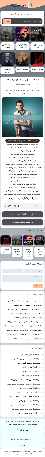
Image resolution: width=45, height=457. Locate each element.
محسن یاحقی (12, 334)
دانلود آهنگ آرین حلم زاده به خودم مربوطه (26, 380)
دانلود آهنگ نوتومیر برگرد (32, 371)
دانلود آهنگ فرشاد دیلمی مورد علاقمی (28, 359)
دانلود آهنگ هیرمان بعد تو (32, 367)
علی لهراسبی (25, 309)
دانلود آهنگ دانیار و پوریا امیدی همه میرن (26, 409)
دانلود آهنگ (16, 14)
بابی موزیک (18, 5)
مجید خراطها (24, 313)
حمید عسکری (37, 309)
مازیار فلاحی (26, 317)
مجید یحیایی (37, 334)
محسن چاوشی (27, 301)
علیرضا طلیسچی (36, 326)
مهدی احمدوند (36, 322)
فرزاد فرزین (37, 305)
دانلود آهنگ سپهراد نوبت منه (31, 388)
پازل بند (27, 338)
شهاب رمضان (25, 90)
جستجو (7, 21)
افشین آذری (37, 317)
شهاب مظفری (17, 338)
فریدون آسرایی (24, 334)
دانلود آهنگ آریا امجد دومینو (31, 375)
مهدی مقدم (18, 305)
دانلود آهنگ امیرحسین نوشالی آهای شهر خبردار (24, 384)
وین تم (15, 454)
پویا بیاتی (38, 301)
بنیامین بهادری (12, 330)
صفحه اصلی (28, 14)
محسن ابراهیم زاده (10, 326)
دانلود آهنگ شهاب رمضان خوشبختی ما (24, 79)
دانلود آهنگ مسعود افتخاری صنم (29, 363)
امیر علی (28, 305)
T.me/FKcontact (22, 430)
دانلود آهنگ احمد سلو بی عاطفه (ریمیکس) (26, 405)
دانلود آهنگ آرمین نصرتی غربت (31, 354)
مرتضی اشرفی (23, 322)
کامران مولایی (13, 309)
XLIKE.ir (22, 445)
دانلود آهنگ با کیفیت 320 (21, 214)
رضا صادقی (13, 313)
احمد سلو (16, 317)
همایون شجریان (13, 301)
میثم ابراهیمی (36, 313)
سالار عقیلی (24, 326)
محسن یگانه (11, 322)
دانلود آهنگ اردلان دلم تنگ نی (30, 413)
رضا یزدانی (24, 330)
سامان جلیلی (37, 338)
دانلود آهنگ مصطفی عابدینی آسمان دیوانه (26, 396)
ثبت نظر (38, 285)
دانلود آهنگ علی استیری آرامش (30, 401)
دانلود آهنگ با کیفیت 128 (21, 222)
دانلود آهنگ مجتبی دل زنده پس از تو (28, 392)
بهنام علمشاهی (36, 330)
